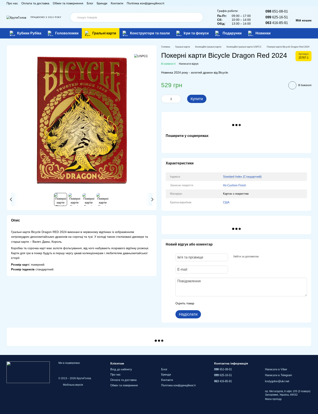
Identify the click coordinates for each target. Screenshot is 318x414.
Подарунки (232, 33)
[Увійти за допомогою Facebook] (263, 256)
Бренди (102, 3)
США (226, 202)
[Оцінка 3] (215, 303)
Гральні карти (104, 33)
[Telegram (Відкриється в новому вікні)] (304, 3)
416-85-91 (276, 23)
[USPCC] (141, 56)
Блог (90, 3)
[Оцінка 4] (222, 303)
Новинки (263, 33)
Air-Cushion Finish (234, 185)
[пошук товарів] (198, 17)
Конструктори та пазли (150, 33)
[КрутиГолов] (28, 372)
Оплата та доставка (35, 3)
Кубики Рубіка (29, 33)
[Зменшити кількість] (164, 99)
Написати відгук (188, 63)
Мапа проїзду (273, 399)
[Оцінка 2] (208, 303)
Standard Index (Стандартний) (242, 176)
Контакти (117, 3)
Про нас (12, 3)
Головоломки (67, 33)
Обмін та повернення (68, 3)
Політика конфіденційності (145, 3)
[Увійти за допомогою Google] (270, 256)
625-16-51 (276, 17)
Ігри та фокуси (196, 33)
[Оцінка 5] (229, 303)
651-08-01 (276, 11)
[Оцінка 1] (201, 303)
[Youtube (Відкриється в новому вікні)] (299, 3)
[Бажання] (301, 33)
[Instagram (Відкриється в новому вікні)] (289, 3)
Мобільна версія (72, 384)
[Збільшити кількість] (178, 99)
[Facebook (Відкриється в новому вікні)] (294, 3)
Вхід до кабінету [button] (121, 369)
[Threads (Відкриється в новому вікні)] (310, 3)
